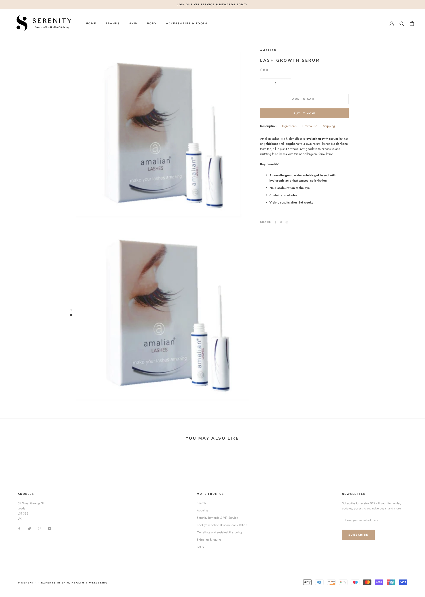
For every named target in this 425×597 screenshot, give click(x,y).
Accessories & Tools (187, 23)
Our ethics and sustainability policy (219, 532)
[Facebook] (275, 222)
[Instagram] (39, 528)
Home (91, 23)
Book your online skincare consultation (222, 525)
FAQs (200, 547)
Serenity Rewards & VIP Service (217, 517)
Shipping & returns (209, 539)
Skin (133, 23)
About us (202, 510)
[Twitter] (281, 222)
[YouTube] (49, 528)
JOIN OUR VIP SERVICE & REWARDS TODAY (212, 4)
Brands (113, 23)
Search (201, 503)
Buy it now (304, 113)
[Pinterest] (287, 222)
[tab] (268, 126)
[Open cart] (412, 23)
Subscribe (358, 534)
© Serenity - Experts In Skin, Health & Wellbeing (63, 582)
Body (152, 23)
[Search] (402, 23)
